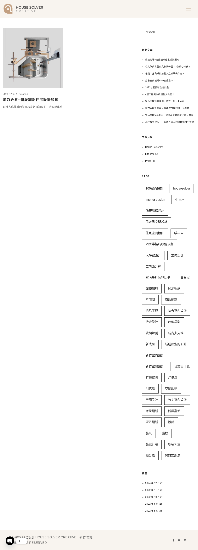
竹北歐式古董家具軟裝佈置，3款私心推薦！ (168, 66)
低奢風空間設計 (156, 222)
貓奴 (165, 433)
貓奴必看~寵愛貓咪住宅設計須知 (31, 99)
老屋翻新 (152, 411)
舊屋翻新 (174, 411)
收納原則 (174, 322)
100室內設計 (154, 188)
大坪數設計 (153, 255)
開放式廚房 (172, 455)
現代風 (150, 388)
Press (148, 161)
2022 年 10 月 (152, 497)
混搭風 (172, 377)
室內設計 (177, 255)
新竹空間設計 (155, 366)
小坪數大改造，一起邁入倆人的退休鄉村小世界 (169, 122)
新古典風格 (175, 333)
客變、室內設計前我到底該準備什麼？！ (166, 73)
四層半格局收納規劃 (159, 244)
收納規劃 (152, 333)
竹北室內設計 (177, 399)
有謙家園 (152, 377)
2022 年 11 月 (152, 490)
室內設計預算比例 (158, 277)
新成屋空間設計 (176, 344)
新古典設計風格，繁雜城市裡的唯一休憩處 (167, 108)
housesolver (181, 188)
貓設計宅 (152, 444)
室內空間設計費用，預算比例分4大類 (164, 101)
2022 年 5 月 (151, 510)
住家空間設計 (155, 233)
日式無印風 (182, 366)
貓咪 (149, 433)
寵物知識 (152, 288)
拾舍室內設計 (177, 310)
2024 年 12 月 (152, 483)
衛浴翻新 (152, 422)
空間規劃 (171, 388)
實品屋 (185, 277)
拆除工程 (152, 310)
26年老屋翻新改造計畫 (157, 87)
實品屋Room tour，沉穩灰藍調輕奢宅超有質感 (169, 115)
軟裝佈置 (174, 444)
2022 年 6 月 (151, 503)
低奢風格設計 (155, 210)
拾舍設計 (152, 322)
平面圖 (150, 299)
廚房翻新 (171, 299)
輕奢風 (150, 455)
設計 (171, 422)
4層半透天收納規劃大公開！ (159, 94)
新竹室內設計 (155, 355)
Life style (23, 94)
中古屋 (179, 199)
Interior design (155, 199)
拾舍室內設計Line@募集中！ (160, 80)
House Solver (152, 147)
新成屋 (150, 344)
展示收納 (174, 288)
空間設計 (152, 399)
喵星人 (178, 233)
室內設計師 (153, 266)
